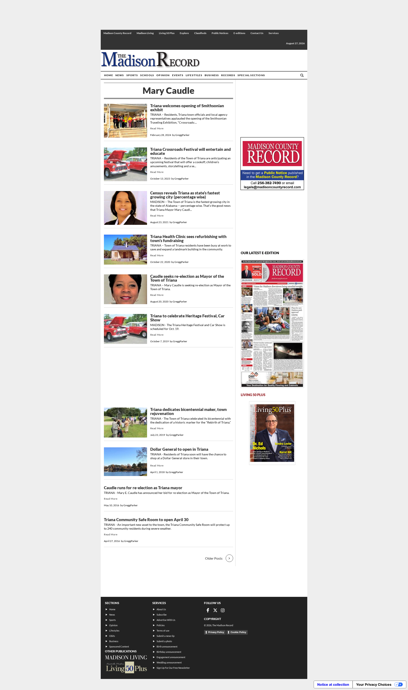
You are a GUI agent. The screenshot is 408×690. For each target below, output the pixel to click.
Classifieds (200, 33)
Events (177, 75)
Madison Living (145, 33)
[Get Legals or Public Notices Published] (272, 189)
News (119, 75)
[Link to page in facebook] (207, 610)
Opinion (163, 75)
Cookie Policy (238, 632)
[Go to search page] (302, 75)
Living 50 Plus (166, 33)
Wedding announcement (169, 662)
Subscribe (162, 614)
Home (108, 75)
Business (212, 75)
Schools (147, 75)
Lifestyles (194, 75)
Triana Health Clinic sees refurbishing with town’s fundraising (188, 238)
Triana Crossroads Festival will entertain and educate (190, 151)
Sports (132, 75)
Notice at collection (333, 684)
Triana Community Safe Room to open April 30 (146, 519)
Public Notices (220, 33)
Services (274, 33)
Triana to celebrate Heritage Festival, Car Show (187, 318)
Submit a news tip (165, 635)
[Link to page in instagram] (222, 610)
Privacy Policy (216, 632)
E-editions (239, 33)
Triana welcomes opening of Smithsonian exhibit (187, 107)
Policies (161, 625)
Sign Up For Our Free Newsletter (173, 667)
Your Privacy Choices (373, 684)
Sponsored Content (119, 646)
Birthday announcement (169, 651)
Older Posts (213, 558)
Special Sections (251, 75)
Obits (112, 635)
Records (228, 75)
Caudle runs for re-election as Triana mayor (143, 487)
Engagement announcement (171, 657)
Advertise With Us (166, 620)
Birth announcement (167, 646)
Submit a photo (164, 641)
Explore (184, 33)
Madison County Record (117, 33)
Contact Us (257, 33)
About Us (161, 609)
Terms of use (163, 630)
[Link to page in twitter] (215, 610)
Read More (157, 128)
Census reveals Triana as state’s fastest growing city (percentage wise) (185, 195)
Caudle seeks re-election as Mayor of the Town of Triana (187, 278)
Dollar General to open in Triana (179, 449)
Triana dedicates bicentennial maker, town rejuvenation (188, 411)
